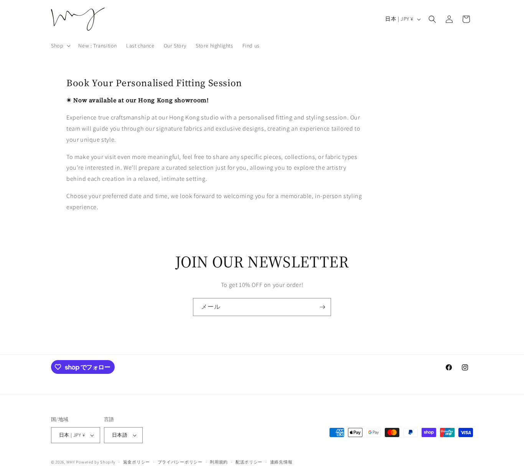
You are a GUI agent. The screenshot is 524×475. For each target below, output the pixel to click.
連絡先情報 (281, 462)
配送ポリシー (249, 462)
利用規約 (219, 462)
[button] (60, 46)
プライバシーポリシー (180, 462)
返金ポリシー (136, 462)
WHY (70, 462)
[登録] (322, 307)
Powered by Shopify (95, 462)
